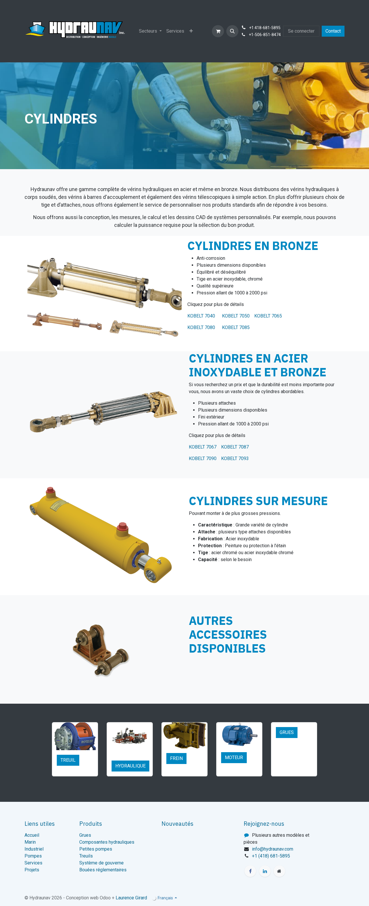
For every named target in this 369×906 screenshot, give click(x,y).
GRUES (287, 732)
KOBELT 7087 (235, 447)
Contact (333, 31)
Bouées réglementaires (103, 870)
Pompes (33, 856)
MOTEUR (234, 757)
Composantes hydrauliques (106, 842)
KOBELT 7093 (235, 458)
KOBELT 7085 (236, 327)
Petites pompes (95, 849)
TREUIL (68, 760)
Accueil (32, 835)
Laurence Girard (131, 898)
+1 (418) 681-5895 (271, 856)
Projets (32, 870)
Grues (85, 835)
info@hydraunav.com (272, 849)
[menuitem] (150, 31)
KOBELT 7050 (236, 316)
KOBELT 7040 (204, 316)
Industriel (34, 849)
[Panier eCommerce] (218, 31)
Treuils (86, 856)
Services (33, 863)
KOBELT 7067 (203, 447)
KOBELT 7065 (268, 316)
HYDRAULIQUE (130, 766)
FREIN (176, 758)
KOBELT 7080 (202, 327)
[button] (232, 31)
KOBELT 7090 (202, 458)
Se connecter (301, 31)
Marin (30, 842)
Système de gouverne (101, 863)
